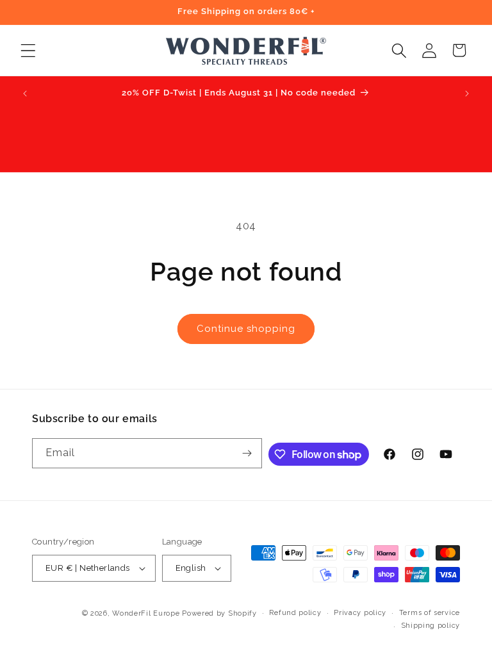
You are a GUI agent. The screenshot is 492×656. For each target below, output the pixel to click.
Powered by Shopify (219, 613)
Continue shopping (246, 328)
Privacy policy (360, 613)
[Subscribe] (247, 453)
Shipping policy (431, 625)
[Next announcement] (467, 93)
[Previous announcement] (25, 93)
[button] (28, 50)
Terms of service (429, 613)
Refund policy (295, 613)
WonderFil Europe (145, 613)
